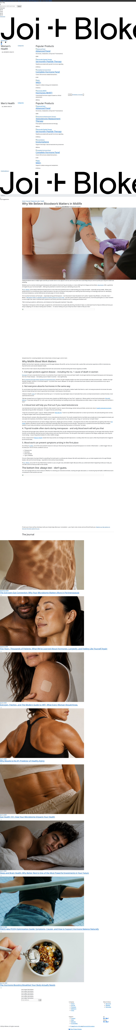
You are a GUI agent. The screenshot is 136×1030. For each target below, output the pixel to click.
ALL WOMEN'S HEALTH (8, 52)
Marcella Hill (58, 412)
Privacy (72, 1026)
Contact (73, 1018)
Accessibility (74, 1023)
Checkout (2, 16)
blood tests (101, 285)
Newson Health (38, 438)
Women (3, 40)
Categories (21, 45)
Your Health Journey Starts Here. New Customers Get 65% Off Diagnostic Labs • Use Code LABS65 (26, 1)
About (72, 1003)
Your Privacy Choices (76, 1029)
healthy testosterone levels (104, 408)
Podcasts (73, 1007)
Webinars (73, 1009)
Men (6, 40)
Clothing (3, 171)
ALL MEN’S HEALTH (7, 106)
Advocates (108, 1007)
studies (31, 446)
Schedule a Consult (77, 94)
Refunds (73, 1022)
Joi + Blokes (27, 289)
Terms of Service (78, 1026)
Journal (28, 201)
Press (72, 1010)
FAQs (72, 1020)
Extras (7, 171)
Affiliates (108, 1005)
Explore (25, 539)
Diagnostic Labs (35, 201)
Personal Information (88, 1026)
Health (42, 201)
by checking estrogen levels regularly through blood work (39, 379)
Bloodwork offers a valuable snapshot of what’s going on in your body (45, 297)
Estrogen (24, 375)
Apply (19, 6)
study (33, 394)
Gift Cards (108, 1003)
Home (23, 201)
